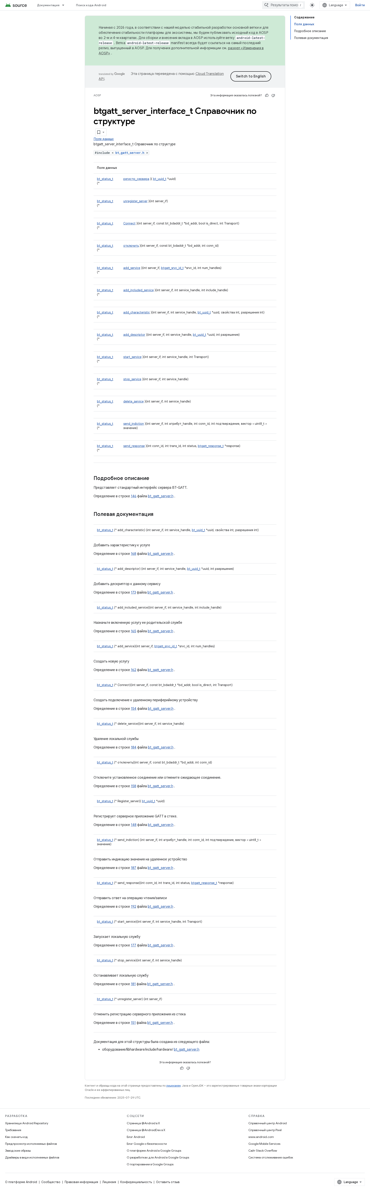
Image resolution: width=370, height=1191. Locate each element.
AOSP (97, 95)
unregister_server (135, 201)
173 (133, 592)
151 (133, 1023)
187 (133, 868)
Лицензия (109, 1182)
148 (133, 825)
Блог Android (136, 1137)
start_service (132, 357)
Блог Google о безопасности (147, 1144)
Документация (48, 5)
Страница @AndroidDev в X (146, 1130)
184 (133, 747)
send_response (134, 446)
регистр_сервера (136, 179)
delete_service (133, 401)
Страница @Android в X (143, 1123)
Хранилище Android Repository (26, 1123)
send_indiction (133, 424)
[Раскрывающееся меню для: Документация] (65, 5)
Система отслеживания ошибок (270, 1157)
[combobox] (283, 5)
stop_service (132, 379)
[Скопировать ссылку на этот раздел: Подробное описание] (153, 478)
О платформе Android (21, 1182)
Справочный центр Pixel (265, 1130)
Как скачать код (16, 1137)
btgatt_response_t (211, 446)
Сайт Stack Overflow (262, 1150)
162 (133, 670)
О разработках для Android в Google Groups (158, 1157)
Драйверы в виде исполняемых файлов (32, 1157)
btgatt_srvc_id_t (172, 268)
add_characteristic (136, 312)
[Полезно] (267, 95)
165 (133, 631)
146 (133, 496)
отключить (131, 246)
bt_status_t (105, 179)
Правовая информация (81, 1182)
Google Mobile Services (264, 1144)
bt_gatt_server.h (129, 153)
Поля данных (104, 139)
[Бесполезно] (273, 95)
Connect (129, 223)
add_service (131, 268)
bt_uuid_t (159, 179)
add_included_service (138, 290)
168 (133, 554)
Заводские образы (18, 1150)
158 (133, 786)
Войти (360, 5)
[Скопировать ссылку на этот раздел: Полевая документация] (158, 514)
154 (133, 709)
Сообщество (50, 1182)
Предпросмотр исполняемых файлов (31, 1144)
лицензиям (173, 1085)
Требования (13, 1130)
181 (133, 984)
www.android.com (261, 1137)
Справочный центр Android (267, 1123)
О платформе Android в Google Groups (154, 1150)
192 (133, 906)
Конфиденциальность (136, 1182)
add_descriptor (134, 335)
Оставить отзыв (168, 1182)
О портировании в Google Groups (150, 1164)
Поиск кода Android (91, 5)
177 (133, 945)
